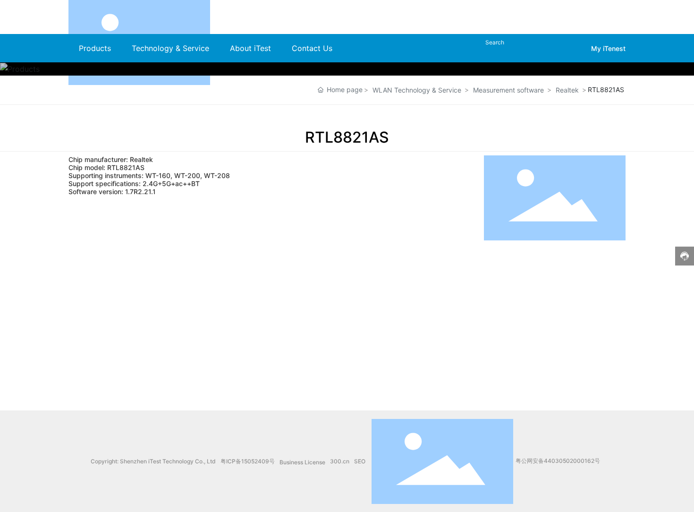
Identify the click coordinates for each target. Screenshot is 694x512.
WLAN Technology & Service (416, 90)
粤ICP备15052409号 (247, 461)
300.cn (339, 461)
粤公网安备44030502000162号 (558, 460)
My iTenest (608, 48)
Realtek (567, 90)
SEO (359, 461)
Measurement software (508, 90)
